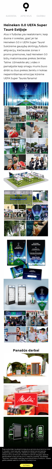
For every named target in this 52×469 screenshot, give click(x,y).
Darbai (41, 16)
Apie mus (26, 16)
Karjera (11, 16)
